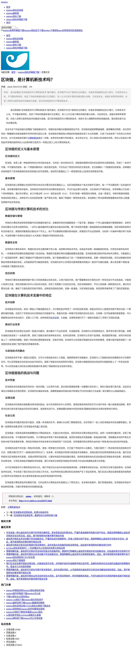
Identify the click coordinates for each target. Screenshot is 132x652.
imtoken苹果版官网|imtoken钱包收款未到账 (25, 590)
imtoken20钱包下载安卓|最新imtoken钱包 (24, 612)
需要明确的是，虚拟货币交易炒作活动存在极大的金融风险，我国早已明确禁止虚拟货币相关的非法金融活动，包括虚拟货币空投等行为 (68, 551)
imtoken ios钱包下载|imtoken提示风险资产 (24, 600)
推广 (39, 427)
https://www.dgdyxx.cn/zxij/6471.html (35, 501)
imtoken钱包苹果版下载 (16, 19)
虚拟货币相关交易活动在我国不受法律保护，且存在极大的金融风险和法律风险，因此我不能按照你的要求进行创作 (58, 545)
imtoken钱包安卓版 (14, 10)
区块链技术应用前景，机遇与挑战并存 (30, 512)
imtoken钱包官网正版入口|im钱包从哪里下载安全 (28, 606)
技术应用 (55, 318)
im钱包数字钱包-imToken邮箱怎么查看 (23, 615)
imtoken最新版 (12, 13)
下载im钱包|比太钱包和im (17, 597)
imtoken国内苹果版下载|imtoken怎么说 (23, 593)
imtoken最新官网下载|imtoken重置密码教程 (25, 603)
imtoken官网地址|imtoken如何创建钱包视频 (25, 609)
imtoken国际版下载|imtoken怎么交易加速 (24, 618)
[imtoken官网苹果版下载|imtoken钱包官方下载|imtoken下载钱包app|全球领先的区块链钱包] (42, 30)
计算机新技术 (34, 138)
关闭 (8, 22)
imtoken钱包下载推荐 (15, 560)
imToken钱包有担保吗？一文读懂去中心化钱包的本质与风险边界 (35, 548)
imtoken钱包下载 (13, 16)
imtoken (4, 2)
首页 (8, 7)
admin (28, 496)
